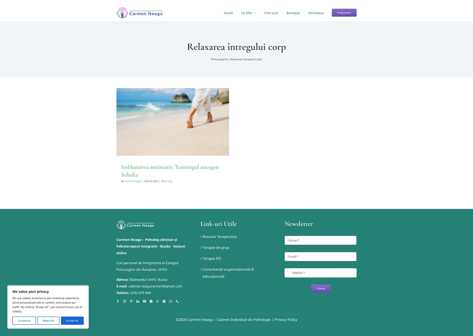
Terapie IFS (212, 258)
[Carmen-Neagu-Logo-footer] (135, 221)
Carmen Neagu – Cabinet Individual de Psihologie (229, 319)
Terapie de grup (216, 247)
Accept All (72, 320)
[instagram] (124, 301)
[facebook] (117, 301)
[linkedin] (137, 301)
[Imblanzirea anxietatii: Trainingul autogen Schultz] (172, 122)
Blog (169, 130)
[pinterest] (131, 301)
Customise (24, 320)
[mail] (170, 301)
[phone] (177, 301)
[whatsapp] (157, 301)
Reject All (48, 320)
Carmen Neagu (132, 181)
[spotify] (164, 301)
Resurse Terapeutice (220, 236)
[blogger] (151, 301)
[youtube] (144, 301)
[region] (48, 307)
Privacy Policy (286, 319)
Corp (175, 130)
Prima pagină (219, 59)
